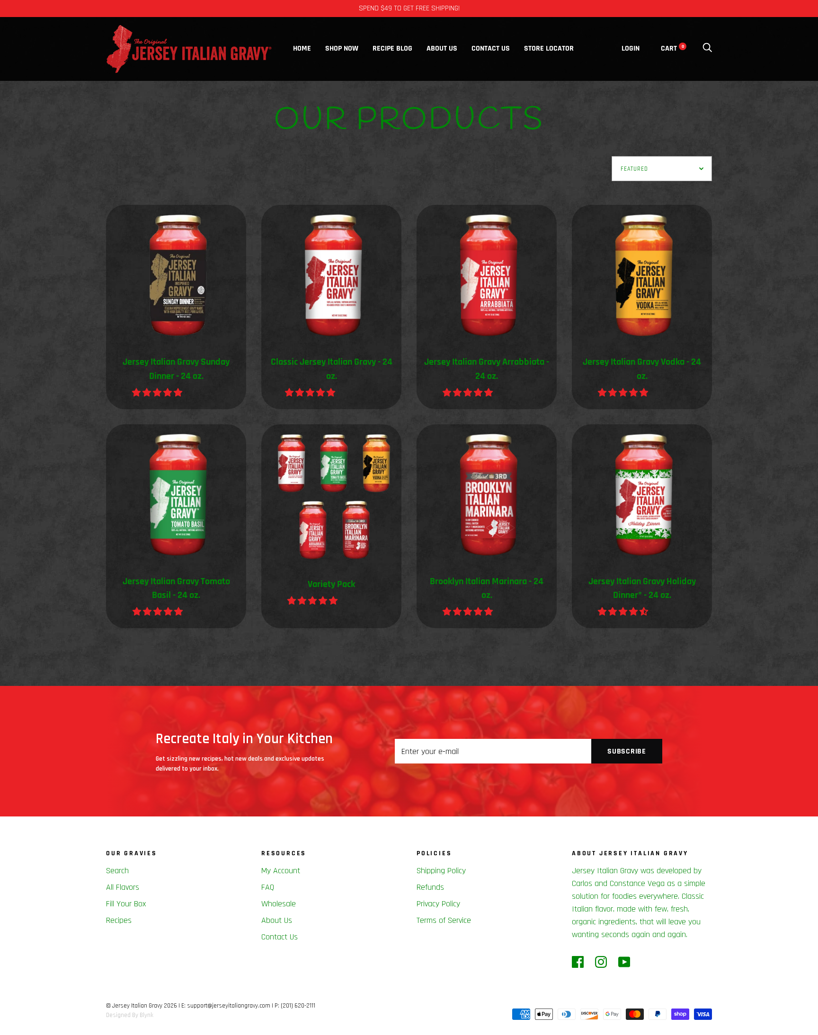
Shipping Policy (441, 870)
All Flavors (122, 887)
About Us (442, 48)
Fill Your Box (126, 903)
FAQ (267, 887)
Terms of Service (444, 920)
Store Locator (549, 48)
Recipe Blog (392, 48)
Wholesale (278, 903)
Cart (672, 48)
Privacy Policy (438, 903)
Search (117, 870)
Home (302, 48)
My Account (280, 870)
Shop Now (341, 48)
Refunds (430, 887)
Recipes (119, 920)
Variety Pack (331, 584)
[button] (158, 392)
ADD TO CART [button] (709, 1015)
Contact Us (490, 48)
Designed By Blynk (129, 1015)
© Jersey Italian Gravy (134, 1005)
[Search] (707, 48)
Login (631, 48)
